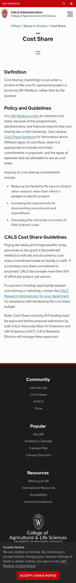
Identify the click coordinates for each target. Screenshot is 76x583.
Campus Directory (38, 455)
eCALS (38, 401)
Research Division (36, 26)
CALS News (38, 395)
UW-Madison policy (24, 116)
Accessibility (38, 495)
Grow (38, 408)
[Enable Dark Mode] (71, 3)
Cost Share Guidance (19, 137)
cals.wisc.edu (38, 388)
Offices (15, 26)
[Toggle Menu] (70, 14)
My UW (38, 434)
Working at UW (38, 481)
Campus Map (38, 448)
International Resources (38, 488)
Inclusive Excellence (38, 502)
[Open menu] (38, 53)
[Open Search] (64, 4)
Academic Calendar (38, 441)
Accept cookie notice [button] (38, 576)
